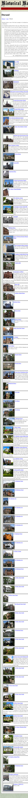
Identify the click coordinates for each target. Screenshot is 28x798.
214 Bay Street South (19, 577)
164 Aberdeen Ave (19, 507)
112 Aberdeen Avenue (18, 458)
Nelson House (18, 154)
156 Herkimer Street (19, 490)
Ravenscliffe (16, 163)
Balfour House (12, 227)
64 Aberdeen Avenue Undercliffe (20, 206)
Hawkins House (17, 302)
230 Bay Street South (13, 595)
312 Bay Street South (19, 668)
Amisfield (16, 216)
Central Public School (19, 109)
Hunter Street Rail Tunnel (19, 328)
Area (7, 19)
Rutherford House (12, 383)
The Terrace (17, 409)
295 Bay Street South (19, 648)
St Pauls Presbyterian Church (20, 180)
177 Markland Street (18, 533)
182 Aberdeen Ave (19, 560)
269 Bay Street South (19, 612)
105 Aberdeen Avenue (18, 198)
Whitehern (16, 70)
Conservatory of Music (18, 271)
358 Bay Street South (18, 703)
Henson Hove (17, 310)
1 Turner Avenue (17, 427)
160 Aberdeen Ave (12, 498)
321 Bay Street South (19, 676)
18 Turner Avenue (17, 551)
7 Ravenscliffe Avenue (18, 747)
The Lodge (17, 392)
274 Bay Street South (19, 621)
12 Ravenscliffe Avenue (18, 470)
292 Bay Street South (19, 639)
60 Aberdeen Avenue (18, 735)
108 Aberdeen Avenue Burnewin (20, 447)
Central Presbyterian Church (20, 100)
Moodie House (18, 363)
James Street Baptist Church (21, 126)
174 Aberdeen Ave (19, 525)
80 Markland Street (19, 765)
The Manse (17, 401)
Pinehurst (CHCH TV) (18, 784)
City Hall (17, 61)
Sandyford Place (12, 171)
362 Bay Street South (18, 715)
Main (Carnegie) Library (14, 145)
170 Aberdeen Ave (19, 516)
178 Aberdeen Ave (19, 542)
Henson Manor (18, 319)
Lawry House (11, 346)
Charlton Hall (18, 263)
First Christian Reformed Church (16, 118)
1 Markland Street (19, 418)
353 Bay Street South (19, 694)
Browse (3, 19)
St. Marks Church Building (15, 189)
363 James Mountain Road (20, 727)
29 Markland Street (19, 630)
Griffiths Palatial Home (20, 293)
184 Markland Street (19, 569)
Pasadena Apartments (13, 774)
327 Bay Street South (13, 685)
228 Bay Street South (19, 586)
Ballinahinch (16, 81)
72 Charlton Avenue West (14, 757)
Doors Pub (17, 284)
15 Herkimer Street (19, 481)
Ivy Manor (16, 337)
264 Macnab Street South (20, 604)
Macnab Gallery (18, 354)
